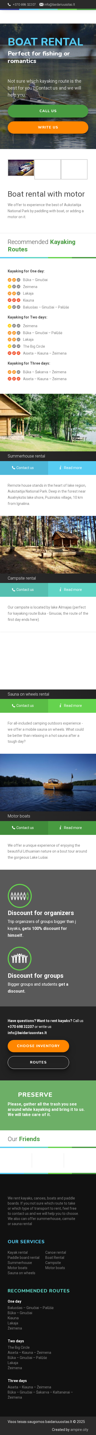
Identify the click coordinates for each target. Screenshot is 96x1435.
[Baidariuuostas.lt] (31, 16)
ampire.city (79, 1430)
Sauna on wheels (21, 1273)
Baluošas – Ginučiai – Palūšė (31, 1308)
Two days (16, 1341)
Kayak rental (18, 1252)
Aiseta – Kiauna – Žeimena (29, 1353)
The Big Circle (19, 1347)
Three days (17, 1381)
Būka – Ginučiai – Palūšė (27, 1358)
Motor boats (17, 1268)
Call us (48, 111)
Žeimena (15, 1328)
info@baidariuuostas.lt (59, 4)
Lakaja (13, 1323)
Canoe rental (55, 1252)
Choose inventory (38, 1046)
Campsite (53, 1263)
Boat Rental (54, 1258)
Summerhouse (20, 1263)
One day (14, 1301)
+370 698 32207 (24, 4)
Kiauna (13, 1318)
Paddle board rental (23, 1258)
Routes (38, 1062)
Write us (48, 127)
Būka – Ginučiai (20, 1313)
